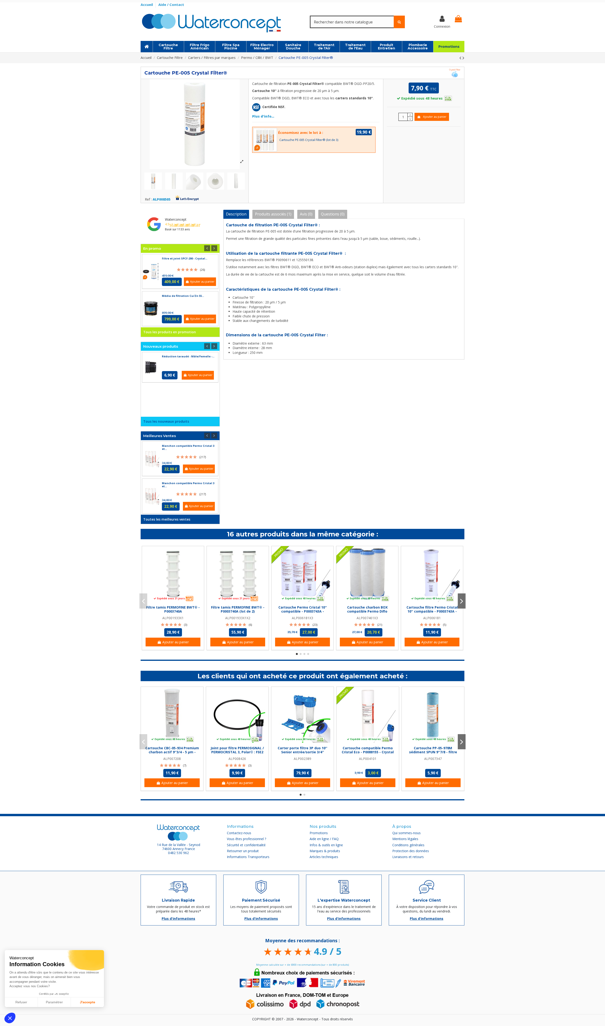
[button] (10, 1018)
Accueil (147, 4)
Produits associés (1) (273, 214)
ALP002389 (302, 758)
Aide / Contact (171, 4)
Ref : (148, 199)
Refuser (21, 1002)
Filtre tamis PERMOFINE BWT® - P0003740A (173, 609)
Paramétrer (54, 1002)
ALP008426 (237, 758)
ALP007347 (433, 758)
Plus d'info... (263, 116)
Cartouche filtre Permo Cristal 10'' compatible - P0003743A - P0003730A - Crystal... (432, 611)
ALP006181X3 (302, 618)
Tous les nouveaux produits (166, 421)
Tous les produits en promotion (169, 332)
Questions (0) (333, 214)
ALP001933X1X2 (237, 618)
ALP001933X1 (173, 618)
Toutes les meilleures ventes (166, 519)
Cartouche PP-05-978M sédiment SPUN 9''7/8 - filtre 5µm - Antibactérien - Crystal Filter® (433, 754)
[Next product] (463, 57)
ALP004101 (367, 758)
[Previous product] (460, 57)
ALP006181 (432, 618)
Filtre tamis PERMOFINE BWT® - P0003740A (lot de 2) (237, 609)
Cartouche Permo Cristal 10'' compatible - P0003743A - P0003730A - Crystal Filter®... (302, 611)
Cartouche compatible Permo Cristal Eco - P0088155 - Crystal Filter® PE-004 (368, 752)
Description (236, 214)
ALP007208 (172, 758)
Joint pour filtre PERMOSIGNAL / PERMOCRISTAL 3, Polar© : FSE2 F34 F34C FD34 (237, 752)
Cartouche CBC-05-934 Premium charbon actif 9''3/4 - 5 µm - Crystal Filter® (172, 752)
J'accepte (87, 1002)
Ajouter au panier (434, 117)
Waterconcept (175, 219)
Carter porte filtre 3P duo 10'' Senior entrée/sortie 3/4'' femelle (302, 752)
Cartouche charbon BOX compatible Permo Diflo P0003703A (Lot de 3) (367, 611)
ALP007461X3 (367, 618)
